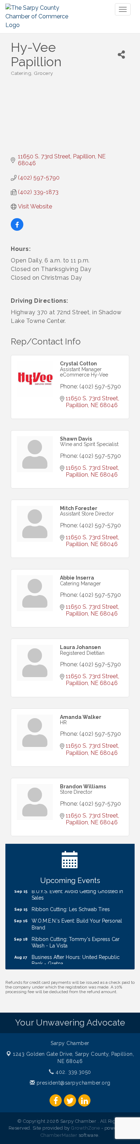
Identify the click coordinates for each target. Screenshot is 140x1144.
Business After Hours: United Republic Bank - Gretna (76, 957)
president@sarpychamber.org (73, 1083)
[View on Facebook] (17, 228)
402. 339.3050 (72, 1072)
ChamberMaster (59, 1135)
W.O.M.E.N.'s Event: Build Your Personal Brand (77, 921)
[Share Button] (121, 54)
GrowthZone (85, 1128)
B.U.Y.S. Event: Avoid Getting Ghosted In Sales (77, 892)
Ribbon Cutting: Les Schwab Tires (71, 906)
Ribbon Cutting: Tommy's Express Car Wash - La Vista (76, 939)
